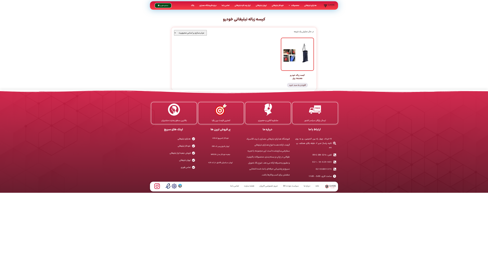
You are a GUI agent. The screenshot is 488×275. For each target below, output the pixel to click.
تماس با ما (226, 5)
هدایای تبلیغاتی (310, 5)
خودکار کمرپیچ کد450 (220, 138)
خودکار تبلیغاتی (278, 5)
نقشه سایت (249, 185)
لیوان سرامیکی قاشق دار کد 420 (220, 162)
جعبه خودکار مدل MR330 (220, 154)
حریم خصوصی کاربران (268, 185)
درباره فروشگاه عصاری (208, 5)
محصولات (295, 5)
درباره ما (307, 185)
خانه (317, 185)
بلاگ (192, 5)
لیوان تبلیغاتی (261, 5)
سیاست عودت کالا (291, 185)
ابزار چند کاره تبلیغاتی (243, 5)
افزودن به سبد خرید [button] (297, 85)
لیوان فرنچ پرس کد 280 (220, 146)
